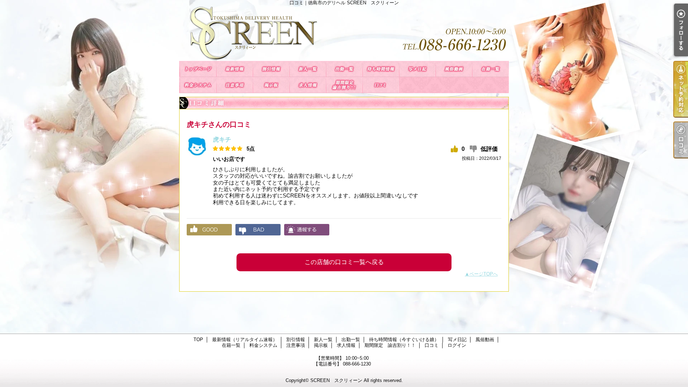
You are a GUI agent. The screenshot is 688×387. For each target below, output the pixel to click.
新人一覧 (307, 69)
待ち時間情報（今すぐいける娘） (380, 69)
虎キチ (222, 139)
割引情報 (271, 69)
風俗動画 (453, 69)
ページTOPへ (483, 274)
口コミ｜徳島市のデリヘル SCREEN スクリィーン (344, 33)
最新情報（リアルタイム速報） (234, 69)
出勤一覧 (344, 69)
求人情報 (307, 85)
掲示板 (271, 85)
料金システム (198, 85)
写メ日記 (417, 69)
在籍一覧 (490, 69)
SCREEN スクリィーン (336, 380)
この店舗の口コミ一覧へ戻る (344, 262)
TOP (198, 69)
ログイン (457, 345)
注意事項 (234, 85)
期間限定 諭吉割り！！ (344, 85)
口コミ (380, 85)
